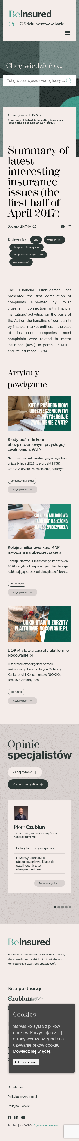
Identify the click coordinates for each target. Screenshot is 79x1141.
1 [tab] (55, 907)
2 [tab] (58, 907)
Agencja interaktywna (47, 1125)
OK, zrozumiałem (26, 1062)
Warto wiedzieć (21, 262)
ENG (35, 115)
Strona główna (17, 115)
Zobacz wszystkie (25, 784)
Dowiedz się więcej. (32, 1051)
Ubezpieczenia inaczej (22, 480)
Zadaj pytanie (22, 772)
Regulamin (15, 1087)
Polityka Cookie (19, 1106)
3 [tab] (62, 907)
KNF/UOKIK (17, 692)
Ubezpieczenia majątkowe (26, 247)
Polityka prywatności (22, 1096)
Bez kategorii (17, 583)
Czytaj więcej (20, 490)
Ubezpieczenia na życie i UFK (28, 255)
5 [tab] (70, 907)
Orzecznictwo (54, 240)
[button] (68, 80)
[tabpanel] (39, 846)
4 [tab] (66, 907)
